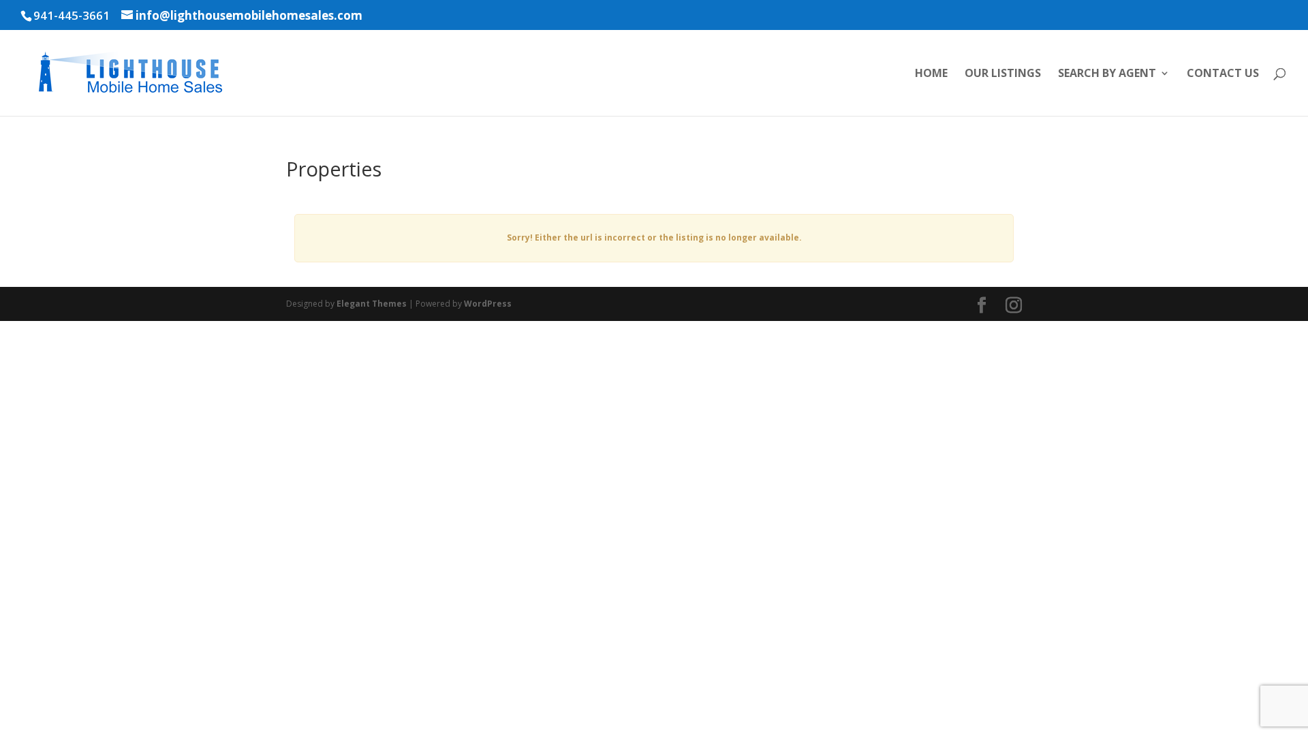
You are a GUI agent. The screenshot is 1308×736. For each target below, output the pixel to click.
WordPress (488, 303)
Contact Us (1223, 74)
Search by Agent (1107, 74)
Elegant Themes (372, 303)
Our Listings (1003, 74)
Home (931, 74)
